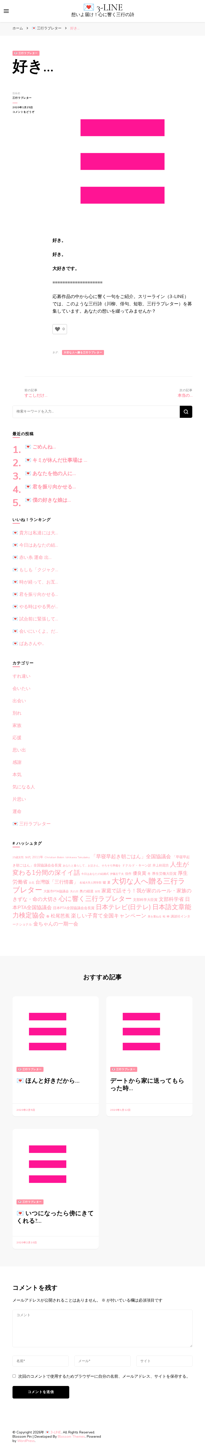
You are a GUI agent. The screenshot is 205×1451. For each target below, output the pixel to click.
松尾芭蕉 (60, 915)
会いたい (21, 688)
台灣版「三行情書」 (57, 882)
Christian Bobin (54, 857)
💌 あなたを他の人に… (50, 474)
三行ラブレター (22, 98)
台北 (31, 883)
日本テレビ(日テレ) (123, 907)
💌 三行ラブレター (26, 53)
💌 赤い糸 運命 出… (32, 557)
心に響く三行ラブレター (95, 898)
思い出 (19, 750)
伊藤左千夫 (117, 874)
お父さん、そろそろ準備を (104, 865)
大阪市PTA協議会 (56, 891)
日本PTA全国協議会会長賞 (73, 908)
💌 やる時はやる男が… (35, 607)
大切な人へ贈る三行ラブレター (83, 352)
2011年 (37, 857)
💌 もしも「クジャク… (35, 570)
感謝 (17, 762)
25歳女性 (18, 857)
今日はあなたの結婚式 (95, 874)
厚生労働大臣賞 (164, 873)
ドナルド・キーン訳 (136, 865)
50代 (28, 857)
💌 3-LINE (103, 7)
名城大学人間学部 (91, 883)
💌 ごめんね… (40, 447)
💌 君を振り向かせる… (50, 487)
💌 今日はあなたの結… (35, 545)
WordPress (26, 1440)
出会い (19, 701)
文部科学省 (171, 899)
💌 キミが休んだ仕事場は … (56, 460)
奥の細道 (87, 891)
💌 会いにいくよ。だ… (35, 631)
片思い (19, 799)
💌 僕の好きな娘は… (48, 500)
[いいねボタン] (57, 329)
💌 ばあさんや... (28, 644)
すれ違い (21, 676)
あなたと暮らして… (74, 865)
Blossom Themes (71, 1436)
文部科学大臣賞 (145, 899)
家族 (17, 725)
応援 (17, 738)
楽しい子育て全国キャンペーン (108, 915)
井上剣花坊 (160, 865)
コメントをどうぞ (26, 112)
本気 (17, 775)
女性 (97, 891)
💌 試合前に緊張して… (35, 619)
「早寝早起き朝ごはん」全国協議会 (131, 856)
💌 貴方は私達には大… (35, 533)
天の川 (74, 891)
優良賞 (139, 873)
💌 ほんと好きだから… (48, 1080)
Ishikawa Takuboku (78, 857)
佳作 (128, 874)
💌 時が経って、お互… (35, 582)
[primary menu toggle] (6, 11)
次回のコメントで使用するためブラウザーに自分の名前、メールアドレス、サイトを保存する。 (104, 1376)
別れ (17, 713)
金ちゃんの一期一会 (55, 923)
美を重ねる (155, 916)
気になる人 (23, 787)
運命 (17, 811)
